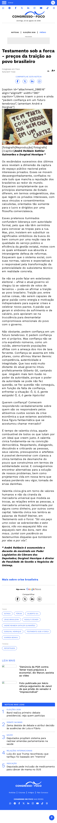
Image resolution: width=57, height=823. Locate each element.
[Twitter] (22, 8)
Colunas (21, 793)
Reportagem (9, 648)
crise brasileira (11, 620)
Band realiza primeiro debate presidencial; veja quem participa (26, 714)
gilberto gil (32, 614)
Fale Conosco (42, 793)
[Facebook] (15, 8)
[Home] (28, 14)
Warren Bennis (11, 637)
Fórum (19, 614)
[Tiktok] (48, 8)
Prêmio (43, 32)
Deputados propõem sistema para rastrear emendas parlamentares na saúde (27, 741)
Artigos (31, 793)
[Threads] (54, 8)
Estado (7, 614)
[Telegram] (9, 8)
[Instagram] (34, 8)
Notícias (15, 32)
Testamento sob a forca (38, 631)
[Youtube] (41, 8)
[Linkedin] (28, 8)
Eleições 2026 (29, 32)
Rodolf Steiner (31, 620)
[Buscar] (53, 3)
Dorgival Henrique (12, 631)
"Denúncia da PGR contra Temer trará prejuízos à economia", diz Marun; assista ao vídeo (36, 671)
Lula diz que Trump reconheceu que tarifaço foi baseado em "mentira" (27, 755)
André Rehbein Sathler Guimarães (19, 625)
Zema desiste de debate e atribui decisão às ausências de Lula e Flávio (30, 727)
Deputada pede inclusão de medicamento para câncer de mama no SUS (31, 768)
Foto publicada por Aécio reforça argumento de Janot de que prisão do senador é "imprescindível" (35, 687)
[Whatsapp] (3, 8)
